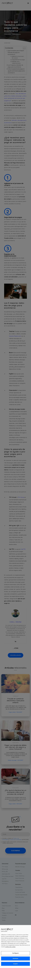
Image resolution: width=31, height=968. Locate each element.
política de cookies (10, 946)
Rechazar (15, 958)
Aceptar (15, 964)
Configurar (15, 953)
